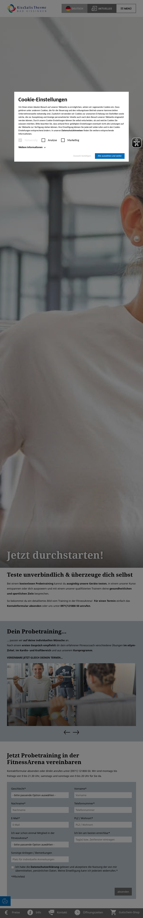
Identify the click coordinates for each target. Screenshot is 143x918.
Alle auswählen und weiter (110, 156)
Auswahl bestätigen (82, 156)
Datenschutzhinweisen (72, 131)
